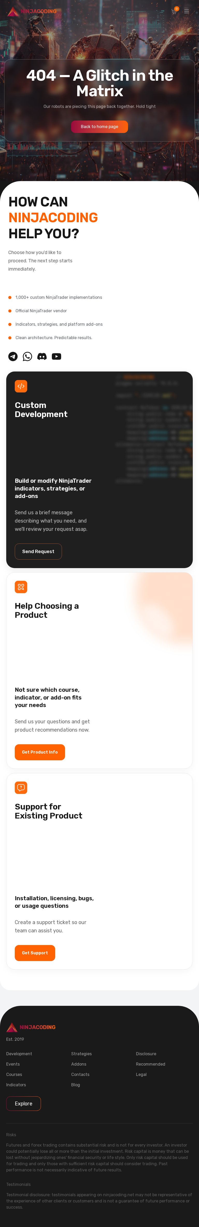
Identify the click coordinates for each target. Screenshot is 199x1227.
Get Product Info (40, 752)
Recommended (150, 1064)
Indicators (16, 1084)
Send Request (38, 551)
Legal (141, 1074)
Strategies (81, 1053)
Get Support (35, 952)
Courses (14, 1074)
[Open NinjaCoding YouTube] (56, 356)
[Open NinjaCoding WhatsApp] (27, 356)
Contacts (80, 1074)
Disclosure (146, 1053)
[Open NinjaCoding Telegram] (13, 356)
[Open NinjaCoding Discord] (42, 356)
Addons (78, 1064)
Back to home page (99, 126)
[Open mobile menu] (186, 11)
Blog (75, 1084)
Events (13, 1064)
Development (19, 1053)
